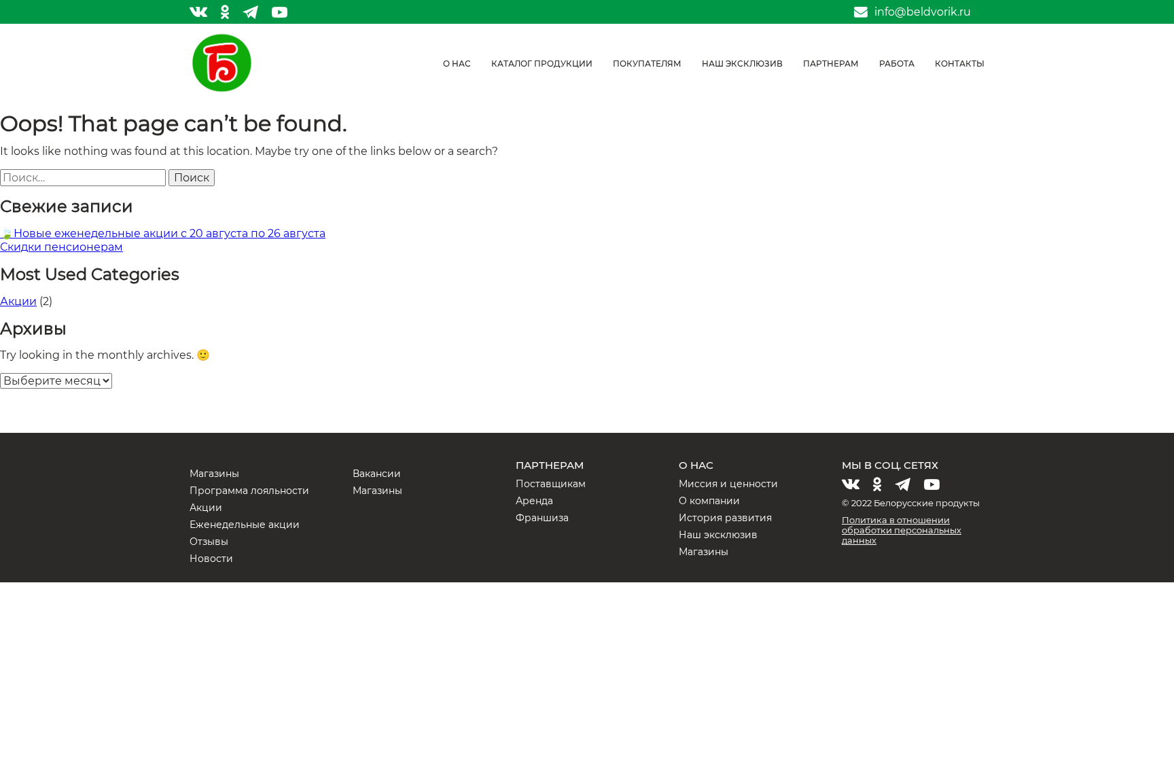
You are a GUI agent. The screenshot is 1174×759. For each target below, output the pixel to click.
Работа (896, 63)
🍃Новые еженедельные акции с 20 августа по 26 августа (162, 233)
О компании (709, 501)
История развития (725, 518)
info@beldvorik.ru (922, 12)
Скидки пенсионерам (61, 247)
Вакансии (377, 473)
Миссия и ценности (728, 484)
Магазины (214, 473)
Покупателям (647, 63)
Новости (211, 558)
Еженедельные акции (245, 524)
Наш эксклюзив (742, 63)
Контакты (959, 63)
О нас (457, 63)
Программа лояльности (249, 490)
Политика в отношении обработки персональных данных (901, 530)
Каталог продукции (541, 63)
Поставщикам (551, 484)
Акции (18, 301)
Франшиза (542, 518)
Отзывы (209, 541)
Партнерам (831, 63)
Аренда (534, 501)
